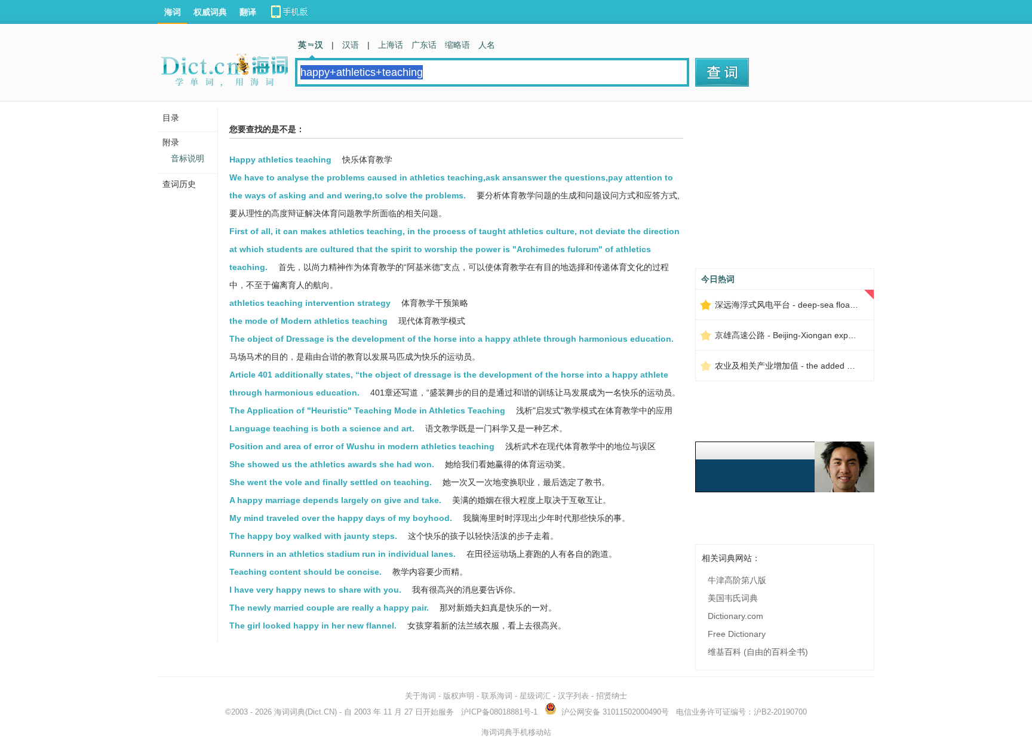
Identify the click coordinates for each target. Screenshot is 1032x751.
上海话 (390, 45)
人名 (486, 45)
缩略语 (457, 45)
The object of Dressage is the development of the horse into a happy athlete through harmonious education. (451, 339)
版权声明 (458, 695)
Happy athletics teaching (280, 159)
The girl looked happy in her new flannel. (313, 625)
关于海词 (420, 695)
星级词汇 (535, 695)
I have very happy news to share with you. (315, 589)
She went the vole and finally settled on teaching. (330, 482)
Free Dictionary (737, 634)
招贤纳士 (611, 695)
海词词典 (289, 711)
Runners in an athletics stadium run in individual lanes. (342, 554)
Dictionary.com (735, 616)
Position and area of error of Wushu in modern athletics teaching (361, 446)
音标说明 (187, 158)
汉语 (350, 45)
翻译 (247, 12)
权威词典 (210, 12)
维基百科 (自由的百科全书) (758, 652)
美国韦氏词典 (733, 598)
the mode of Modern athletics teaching (308, 321)
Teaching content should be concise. (305, 572)
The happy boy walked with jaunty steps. (313, 536)
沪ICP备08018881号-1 (499, 711)
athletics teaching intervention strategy (310, 303)
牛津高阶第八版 (737, 580)
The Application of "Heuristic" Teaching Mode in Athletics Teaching (367, 410)
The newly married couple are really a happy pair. (329, 607)
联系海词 (496, 695)
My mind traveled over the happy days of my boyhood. (340, 518)
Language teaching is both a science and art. (321, 428)
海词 (172, 12)
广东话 (424, 45)
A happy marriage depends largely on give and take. (335, 500)
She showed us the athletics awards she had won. (331, 464)
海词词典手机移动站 (516, 732)
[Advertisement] (784, 189)
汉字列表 (573, 695)
